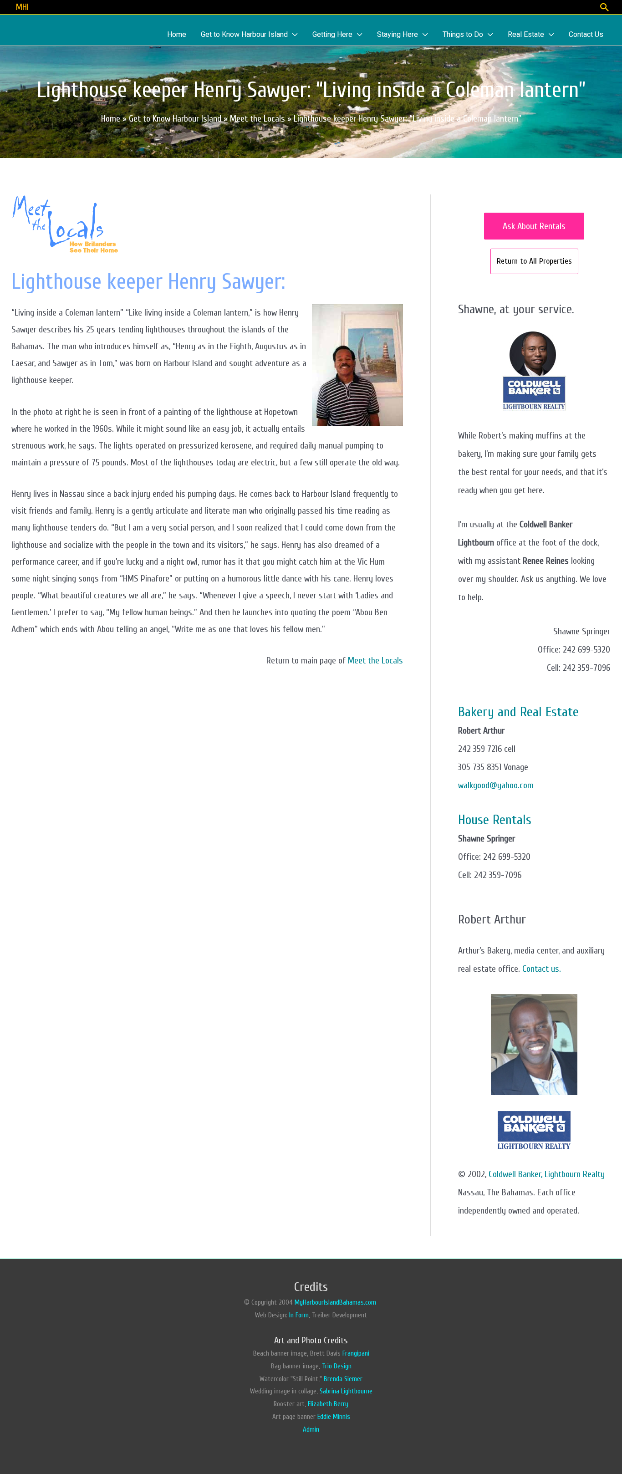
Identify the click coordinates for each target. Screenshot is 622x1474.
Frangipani (355, 1353)
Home (110, 118)
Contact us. (541, 969)
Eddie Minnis (333, 1417)
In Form (299, 1315)
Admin (311, 1429)
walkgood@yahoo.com (496, 785)
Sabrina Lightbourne (346, 1391)
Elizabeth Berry (328, 1404)
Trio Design (337, 1366)
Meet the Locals (375, 660)
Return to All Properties (534, 261)
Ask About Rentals (534, 226)
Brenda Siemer (343, 1379)
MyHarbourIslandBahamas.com (336, 1302)
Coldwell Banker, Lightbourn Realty (547, 1174)
